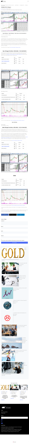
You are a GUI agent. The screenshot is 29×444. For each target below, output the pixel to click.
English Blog (21, 394)
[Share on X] (13, 215)
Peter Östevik (9, 8)
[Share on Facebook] (5, 215)
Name (2, 226)
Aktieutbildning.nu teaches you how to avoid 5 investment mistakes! (10, 430)
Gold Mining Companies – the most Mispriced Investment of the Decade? (5, 397)
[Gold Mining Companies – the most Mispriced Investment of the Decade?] (5, 387)
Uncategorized (4, 9)
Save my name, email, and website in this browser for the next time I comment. (12, 240)
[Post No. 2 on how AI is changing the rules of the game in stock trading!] (23, 387)
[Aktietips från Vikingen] (14, 21)
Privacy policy (3, 413)
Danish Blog (12, 9)
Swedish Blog (8, 9)
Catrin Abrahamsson (4, 392)
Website (2, 235)
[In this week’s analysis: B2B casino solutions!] (14, 387)
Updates (5, 393)
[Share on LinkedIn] (21, 215)
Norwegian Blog (16, 9)
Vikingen (20, 9)
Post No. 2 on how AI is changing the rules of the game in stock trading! (23, 397)
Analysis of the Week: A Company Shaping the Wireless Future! (10, 431)
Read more (3, 399)
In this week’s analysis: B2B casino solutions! (14, 396)
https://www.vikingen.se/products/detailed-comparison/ (17, 120)
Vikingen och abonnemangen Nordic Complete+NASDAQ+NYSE (15, 54)
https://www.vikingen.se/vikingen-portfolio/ (15, 47)
